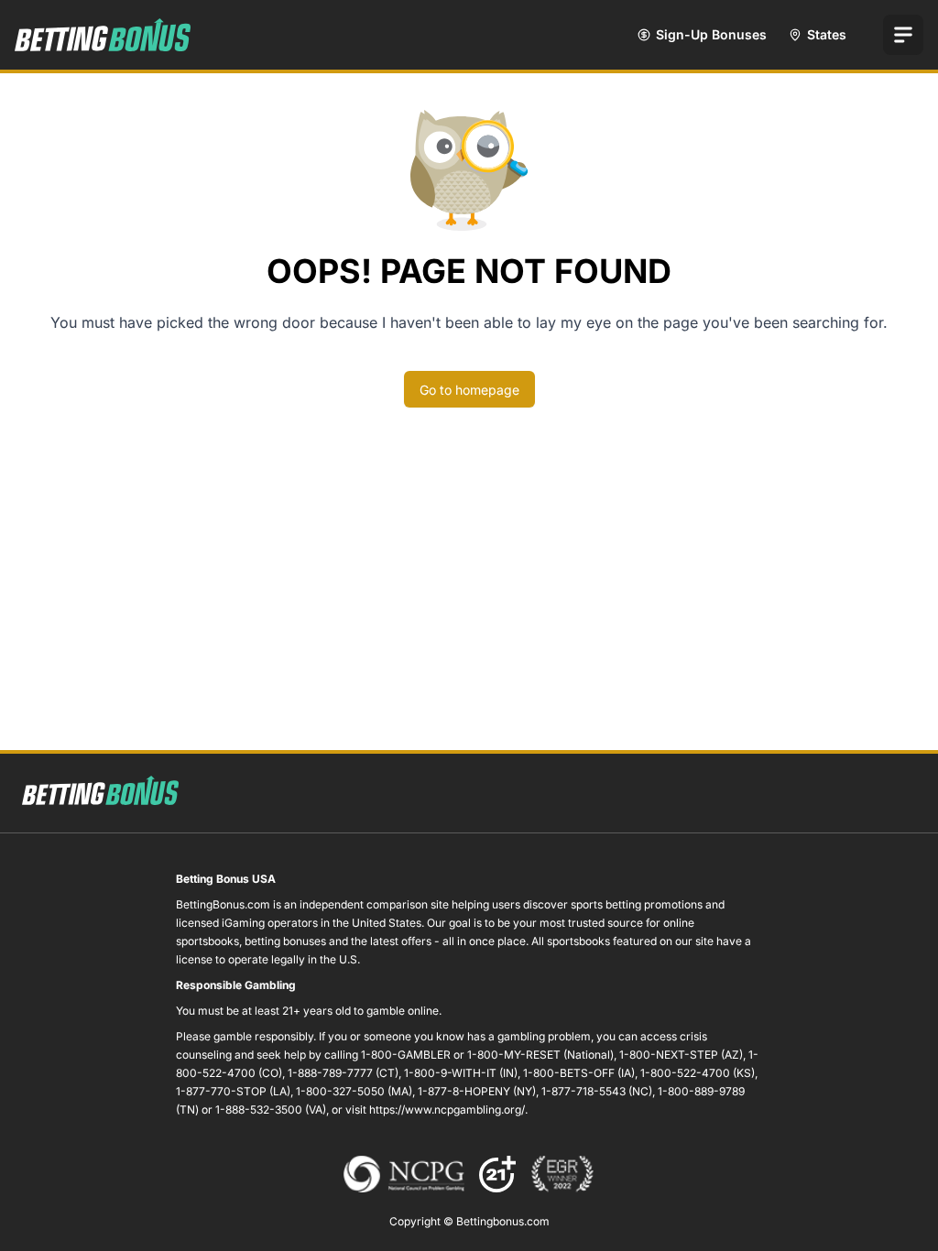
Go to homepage (469, 389)
